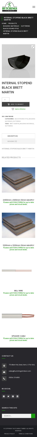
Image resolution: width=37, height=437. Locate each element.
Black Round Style (11, 28)
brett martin (14, 124)
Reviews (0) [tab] (12, 141)
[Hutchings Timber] (9, 6)
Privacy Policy (9, 434)
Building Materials (11, 26)
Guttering (25, 26)
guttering (9, 126)
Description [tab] (13, 136)
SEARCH (33, 416)
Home (4, 23)
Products (12, 23)
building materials (27, 124)
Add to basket (17, 104)
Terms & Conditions (26, 434)
